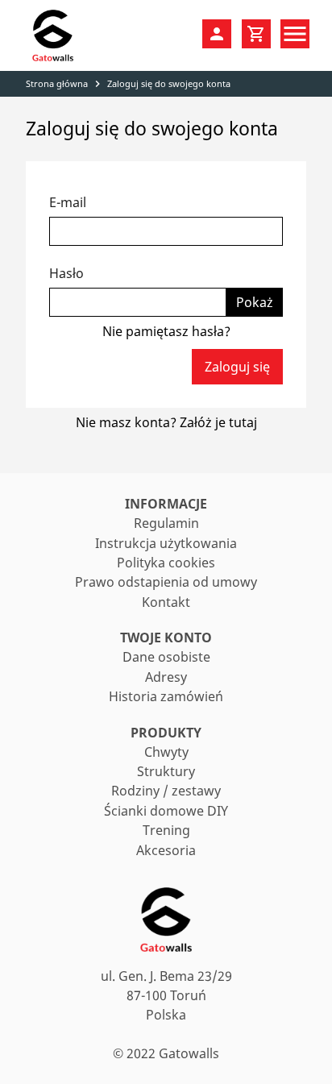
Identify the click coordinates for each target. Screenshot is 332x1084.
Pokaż (254, 302)
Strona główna (57, 83)
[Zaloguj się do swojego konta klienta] (216, 33)
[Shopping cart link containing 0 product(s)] (256, 33)
